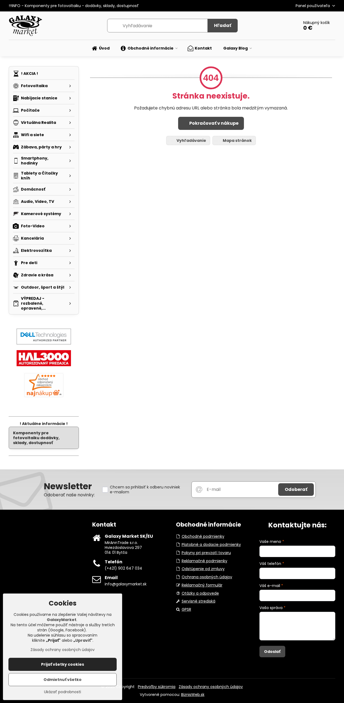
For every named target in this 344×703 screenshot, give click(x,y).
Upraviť (83, 640)
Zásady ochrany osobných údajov (211, 686)
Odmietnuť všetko (63, 679)
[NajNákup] (43, 397)
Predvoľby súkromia (156, 686)
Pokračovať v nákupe (213, 123)
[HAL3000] (44, 365)
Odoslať (272, 651)
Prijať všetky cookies (62, 664)
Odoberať (296, 489)
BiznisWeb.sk (192, 694)
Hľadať (222, 25)
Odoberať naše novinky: (69, 495)
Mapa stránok (237, 140)
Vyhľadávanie (191, 140)
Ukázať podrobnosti (62, 692)
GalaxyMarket (61, 619)
